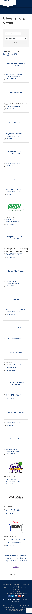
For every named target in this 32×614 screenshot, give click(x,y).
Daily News (8, 506)
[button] (4, 51)
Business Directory (10, 555)
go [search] (17, 42)
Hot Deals (17, 557)
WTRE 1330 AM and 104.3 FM (14, 477)
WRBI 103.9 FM (9, 217)
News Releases (21, 555)
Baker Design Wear (10, 536)
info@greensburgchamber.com (17, 593)
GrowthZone (15, 609)
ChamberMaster (13, 610)
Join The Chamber (20, 562)
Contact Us (14, 560)
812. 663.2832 (16, 592)
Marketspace (19, 558)
